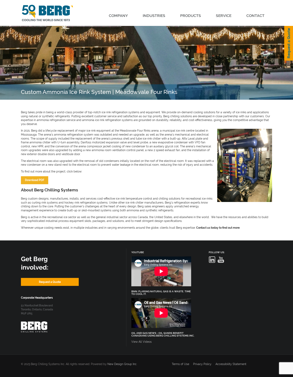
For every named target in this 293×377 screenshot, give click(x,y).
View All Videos (141, 341)
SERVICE (223, 15)
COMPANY (118, 15)
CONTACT (255, 15)
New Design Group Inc (122, 364)
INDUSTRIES (154, 15)
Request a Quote (288, 43)
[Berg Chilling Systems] (34, 323)
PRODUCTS (190, 15)
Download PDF (34, 180)
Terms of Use (180, 364)
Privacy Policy (202, 364)
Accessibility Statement (230, 364)
